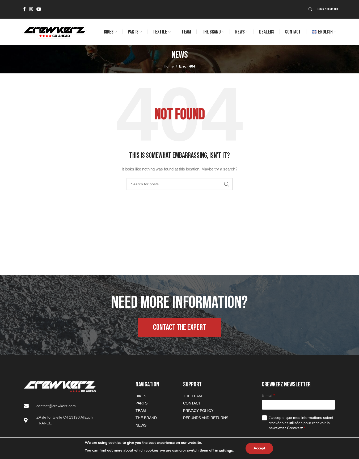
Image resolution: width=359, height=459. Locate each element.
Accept (259, 448)
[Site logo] (54, 32)
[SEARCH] (227, 184)
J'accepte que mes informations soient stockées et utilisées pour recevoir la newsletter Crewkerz (301, 422)
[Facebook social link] (24, 9)
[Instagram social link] (31, 9)
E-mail (268, 395)
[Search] (310, 9)
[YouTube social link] (39, 9)
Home (169, 66)
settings (226, 450)
